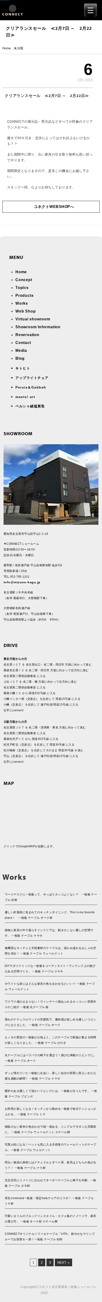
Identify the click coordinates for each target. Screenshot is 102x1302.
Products (24, 295)
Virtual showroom (32, 319)
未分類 (18, 48)
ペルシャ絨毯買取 (30, 406)
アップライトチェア (32, 378)
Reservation (27, 335)
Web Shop (25, 311)
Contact (23, 343)
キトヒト (22, 368)
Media (21, 350)
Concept (23, 280)
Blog (20, 358)
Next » (63, 1262)
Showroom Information (37, 327)
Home (6, 48)
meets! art (25, 397)
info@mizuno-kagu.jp (22, 582)
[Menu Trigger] (90, 10)
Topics (22, 288)
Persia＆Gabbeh (30, 387)
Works (21, 303)
